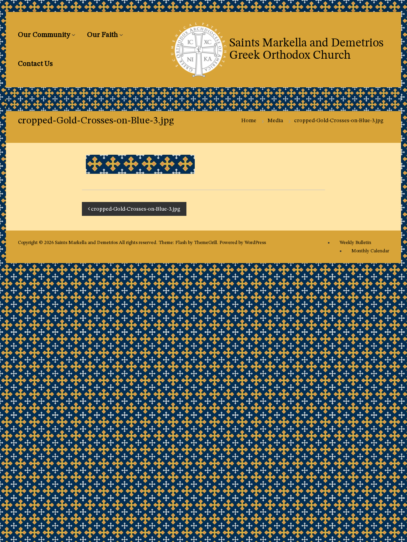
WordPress (255, 242)
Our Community (44, 34)
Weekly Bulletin (355, 242)
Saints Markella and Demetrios (87, 242)
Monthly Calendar (370, 251)
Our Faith (102, 34)
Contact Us (35, 63)
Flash (181, 242)
